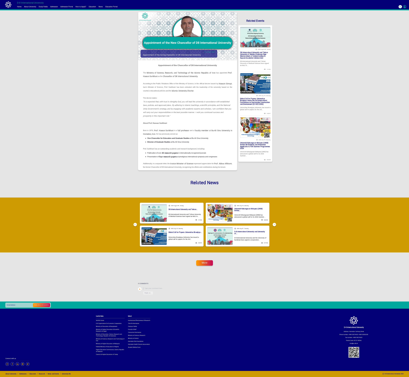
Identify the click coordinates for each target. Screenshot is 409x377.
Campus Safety (132, 326)
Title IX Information (133, 324)
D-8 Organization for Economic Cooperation (109, 324)
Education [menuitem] (92, 7)
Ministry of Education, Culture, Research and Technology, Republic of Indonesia (109, 335)
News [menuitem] (101, 7)
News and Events (53, 374)
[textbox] (207, 288)
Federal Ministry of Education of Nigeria (107, 347)
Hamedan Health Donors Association (139, 344)
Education (33, 374)
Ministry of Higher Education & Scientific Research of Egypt (107, 330)
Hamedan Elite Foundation (135, 341)
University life (66, 374)
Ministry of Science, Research (136, 335)
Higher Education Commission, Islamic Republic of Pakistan (110, 351)
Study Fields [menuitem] (43, 7)
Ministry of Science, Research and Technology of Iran (110, 340)
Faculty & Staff (132, 329)
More (204, 263)
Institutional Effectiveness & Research (139, 321)
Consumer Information (134, 332)
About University (10, 374)
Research (42, 374)
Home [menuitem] (19, 7)
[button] (135, 224)
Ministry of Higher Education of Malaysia (108, 344)
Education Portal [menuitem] (111, 7)
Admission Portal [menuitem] (66, 7)
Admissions (23, 374)
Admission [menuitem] (54, 7)
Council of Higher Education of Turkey (107, 354)
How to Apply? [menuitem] (80, 7)
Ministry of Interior (133, 338)
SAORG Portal (100, 321)
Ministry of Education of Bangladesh (106, 326)
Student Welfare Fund (134, 347)
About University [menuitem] (30, 7)
